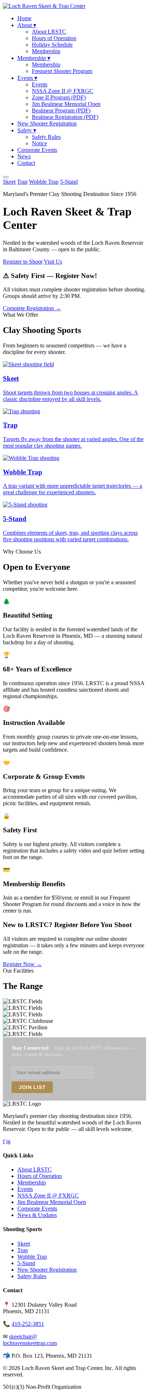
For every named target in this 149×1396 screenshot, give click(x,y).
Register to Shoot (22, 262)
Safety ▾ (26, 130)
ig (8, 1141)
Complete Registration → (32, 308)
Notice (39, 143)
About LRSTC (49, 32)
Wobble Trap (44, 182)
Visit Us (53, 262)
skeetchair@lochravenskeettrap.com (30, 1339)
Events (39, 84)
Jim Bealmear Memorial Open (66, 104)
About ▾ (26, 25)
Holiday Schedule (52, 45)
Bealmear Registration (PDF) (65, 117)
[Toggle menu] (6, 177)
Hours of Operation (54, 38)
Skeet (9, 182)
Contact (26, 163)
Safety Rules (46, 137)
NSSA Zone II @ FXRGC (62, 91)
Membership (46, 51)
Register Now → (22, 964)
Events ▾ (27, 78)
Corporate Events (37, 150)
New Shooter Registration (47, 123)
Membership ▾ (33, 58)
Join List (32, 1087)
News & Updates (37, 1215)
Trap (22, 182)
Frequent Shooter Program (62, 71)
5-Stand (69, 182)
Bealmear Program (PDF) (61, 110)
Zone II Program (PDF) (59, 97)
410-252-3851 (28, 1324)
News (24, 156)
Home (24, 18)
